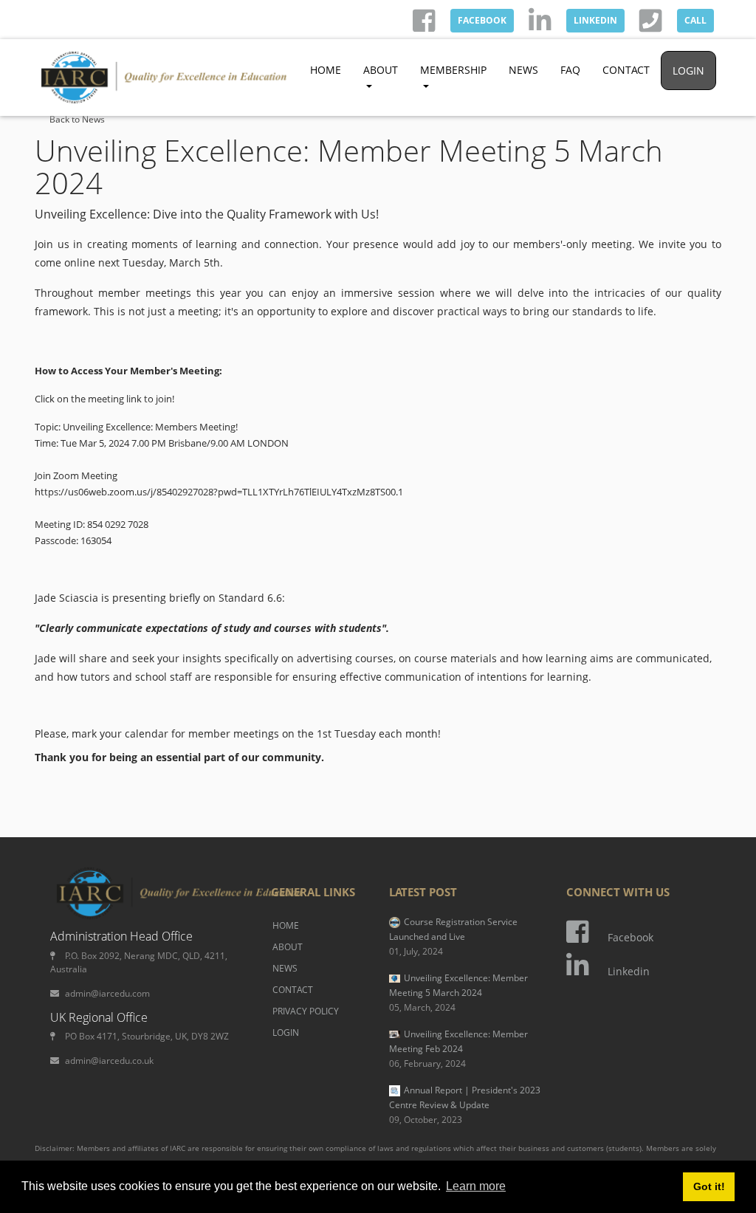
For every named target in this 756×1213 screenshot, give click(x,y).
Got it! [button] (709, 1186)
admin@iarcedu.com (107, 993)
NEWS (523, 70)
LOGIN (688, 70)
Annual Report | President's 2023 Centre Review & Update (464, 1105)
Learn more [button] (476, 1186)
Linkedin (629, 971)
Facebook (630, 937)
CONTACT (626, 70)
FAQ (570, 70)
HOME (325, 70)
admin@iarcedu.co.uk (109, 1060)
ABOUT (287, 947)
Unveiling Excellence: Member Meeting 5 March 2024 (458, 993)
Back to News (77, 119)
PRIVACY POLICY (305, 1011)
